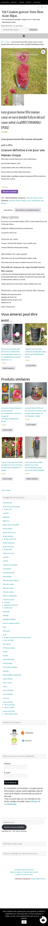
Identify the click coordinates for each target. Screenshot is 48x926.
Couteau (7, 602)
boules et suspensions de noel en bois (17, 637)
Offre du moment (9, 648)
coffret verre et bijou (10, 565)
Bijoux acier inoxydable (11, 525)
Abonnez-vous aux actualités (14, 827)
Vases (7, 42)
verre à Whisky (8, 690)
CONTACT (14, 2)
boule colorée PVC (9, 532)
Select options (8, 368)
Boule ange (8, 549)
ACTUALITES (5, 2)
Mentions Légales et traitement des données (24, 872)
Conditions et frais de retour (24, 874)
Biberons (6, 521)
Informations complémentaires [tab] (27, 210)
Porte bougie (7, 663)
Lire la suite (30, 365)
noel (4, 635)
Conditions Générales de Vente (24, 870)
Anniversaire (7, 503)
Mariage (6, 615)
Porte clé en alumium (10, 667)
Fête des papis (8, 588)
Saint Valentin (7, 679)
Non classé (6, 644)
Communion (7, 569)
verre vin (6, 698)
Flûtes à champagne (10, 596)
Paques (5, 655)
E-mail (7, 773)
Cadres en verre (8, 553)
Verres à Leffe (9, 707)
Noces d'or (8, 509)
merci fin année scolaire (11, 623)
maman (23, 200)
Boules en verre (8, 547)
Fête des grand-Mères (11, 580)
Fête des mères (32, 198)
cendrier (6, 557)
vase (28, 200)
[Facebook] (38, 7)
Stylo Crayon (7, 683)
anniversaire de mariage (11, 506)
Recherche (33, 30)
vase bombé (35, 200)
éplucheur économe (11, 605)
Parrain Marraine (8, 659)
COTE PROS (36, 2)
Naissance (6, 631)
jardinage (6, 611)
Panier (5, 652)
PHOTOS (28, 2)
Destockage (7, 576)
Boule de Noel (8, 536)
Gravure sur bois (8, 600)
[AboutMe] (45, 7)
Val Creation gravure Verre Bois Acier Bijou (22, 14)
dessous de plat (8, 573)
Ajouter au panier (10, 191)
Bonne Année (7, 529)
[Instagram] (42, 7)
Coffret (5, 561)
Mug (4, 627)
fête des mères (15, 200)
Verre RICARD (7, 694)
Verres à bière (8, 702)
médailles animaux (9, 619)
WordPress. (42, 879)
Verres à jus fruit (8, 711)
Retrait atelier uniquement (12, 675)
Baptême (6, 517)
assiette (6, 513)
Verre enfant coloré (11, 714)
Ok (24, 922)
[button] (43, 52)
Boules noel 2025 (10, 539)
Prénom (7, 764)
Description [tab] (8, 210)
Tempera (34, 879)
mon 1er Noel (9, 640)
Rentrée (6, 671)
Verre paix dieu (9, 705)
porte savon (8, 608)
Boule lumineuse (8, 543)
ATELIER (21, 2)
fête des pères (8, 592)
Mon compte (6, 490)
